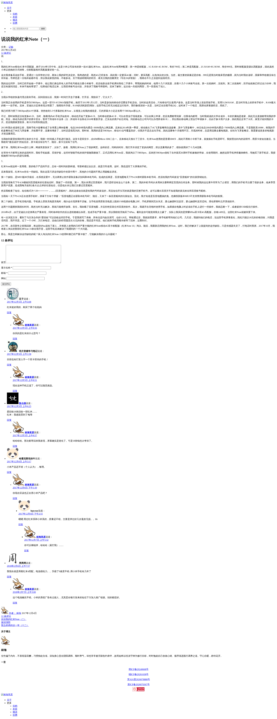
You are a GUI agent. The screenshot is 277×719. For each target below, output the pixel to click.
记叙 (11, 47)
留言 (3, 262)
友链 (15, 17)
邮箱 (4, 273)
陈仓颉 (22, 403)
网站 (3, 278)
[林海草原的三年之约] (138, 690)
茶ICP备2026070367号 (139, 684)
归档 (15, 14)
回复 (9, 312)
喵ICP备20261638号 (138, 674)
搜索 (43, 29)
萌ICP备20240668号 (138, 669)
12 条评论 (6, 53)
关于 (9, 8)
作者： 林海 (15, 613)
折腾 (15, 23)
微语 (15, 20)
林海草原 (29, 325)
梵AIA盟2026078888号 (138, 679)
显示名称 (6, 267)
